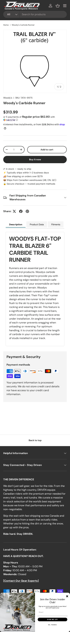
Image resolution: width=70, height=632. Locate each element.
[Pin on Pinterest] (27, 211)
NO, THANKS (52, 625)
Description (15, 224)
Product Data (37, 224)
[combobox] (35, 14)
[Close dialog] (67, 596)
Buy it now (35, 159)
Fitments (55, 224)
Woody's (7, 97)
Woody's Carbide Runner (23, 25)
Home (6, 25)
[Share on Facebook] (21, 211)
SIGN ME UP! (52, 619)
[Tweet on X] (14, 211)
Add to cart (47, 149)
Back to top (35, 440)
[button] (57, 5)
